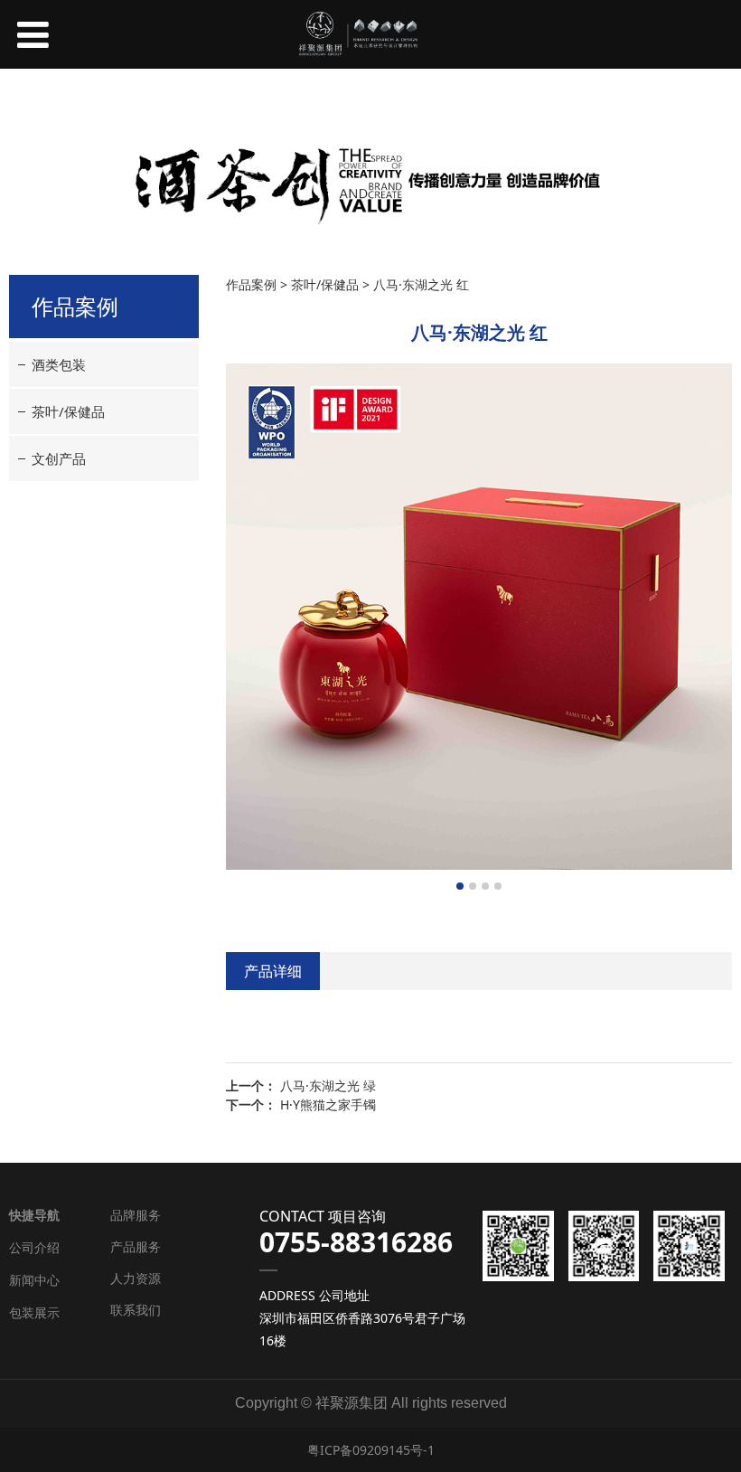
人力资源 (135, 1278)
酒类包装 (59, 364)
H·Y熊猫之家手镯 (328, 1104)
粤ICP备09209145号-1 (371, 1449)
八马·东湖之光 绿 (328, 1085)
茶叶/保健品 (68, 411)
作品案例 (251, 284)
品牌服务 (135, 1214)
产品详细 (273, 971)
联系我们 (135, 1309)
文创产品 (59, 458)
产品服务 (135, 1246)
